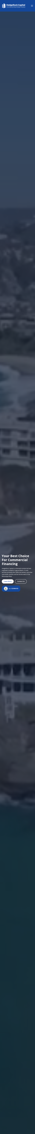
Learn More (8, 581)
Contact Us (21, 581)
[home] (13, 5)
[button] (31, 6)
